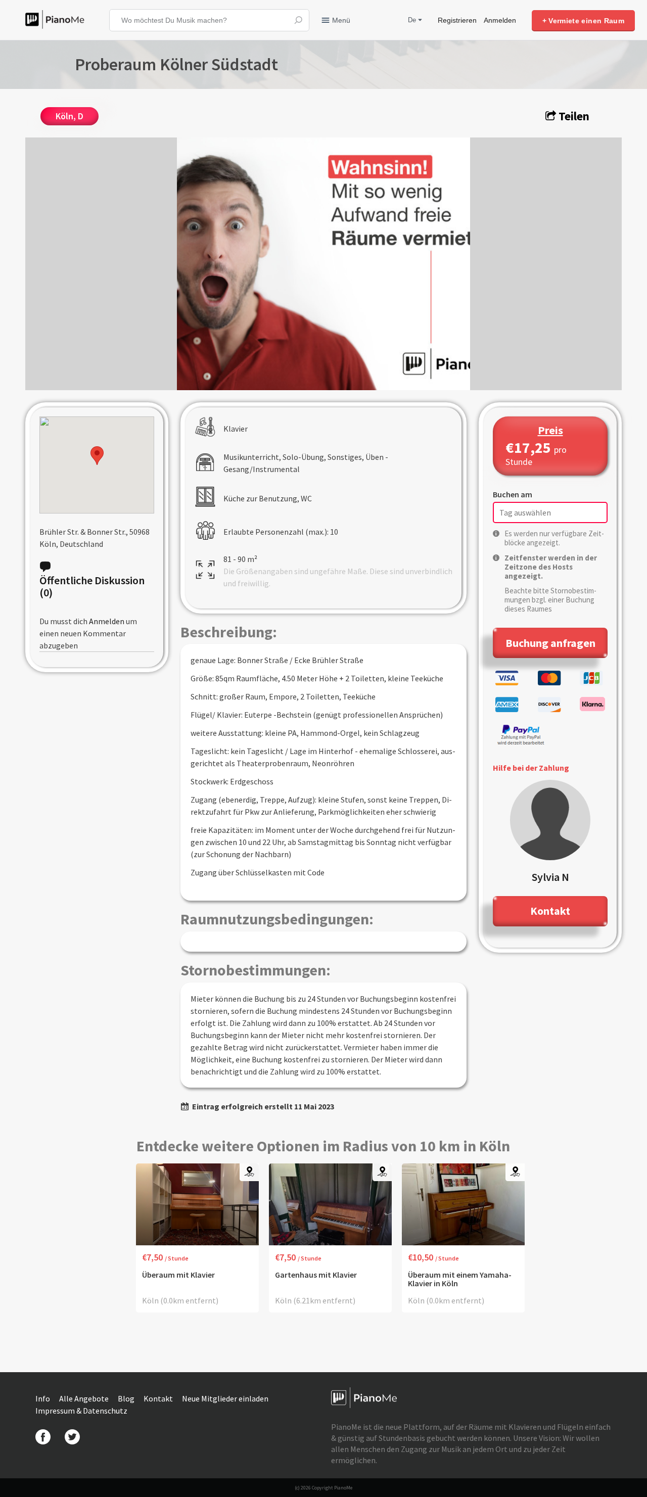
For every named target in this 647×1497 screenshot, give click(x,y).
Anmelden (500, 20)
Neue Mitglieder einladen (225, 1398)
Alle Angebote (84, 1398)
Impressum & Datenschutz (81, 1411)
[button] (97, 455)
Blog (127, 1398)
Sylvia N (550, 877)
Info (43, 1398)
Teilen (572, 116)
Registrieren (457, 20)
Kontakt (159, 1398)
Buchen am (512, 494)
